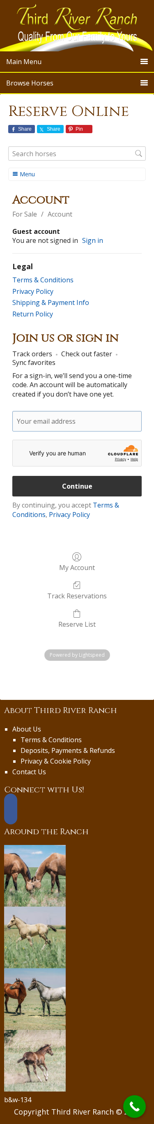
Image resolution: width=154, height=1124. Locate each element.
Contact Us (29, 771)
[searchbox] (77, 153)
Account (60, 214)
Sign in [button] (92, 240)
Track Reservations (77, 595)
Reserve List (77, 624)
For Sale (24, 214)
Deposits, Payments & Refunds (68, 750)
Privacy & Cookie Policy (56, 761)
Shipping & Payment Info (50, 302)
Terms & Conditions (43, 279)
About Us (26, 729)
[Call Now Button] (134, 1106)
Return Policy (32, 314)
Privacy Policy (32, 291)
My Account (77, 567)
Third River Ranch (77, 25)
